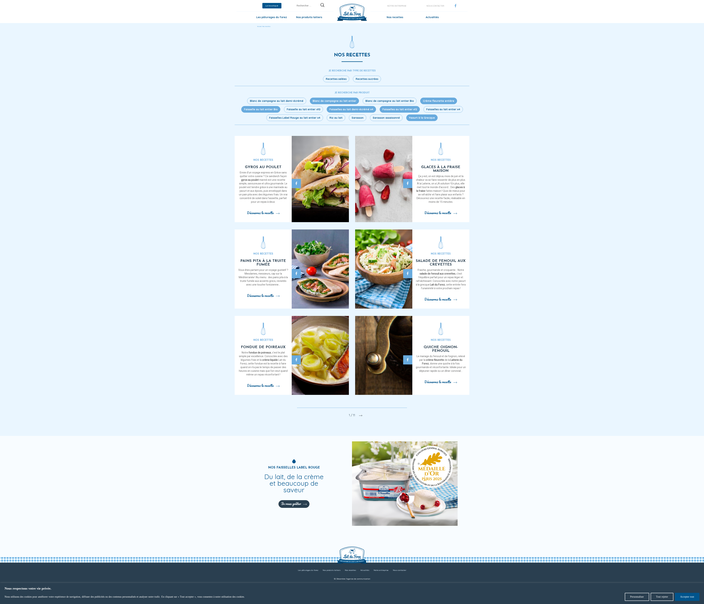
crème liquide (270, 360)
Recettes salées (336, 79)
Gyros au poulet (263, 167)
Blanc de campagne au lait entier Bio (389, 101)
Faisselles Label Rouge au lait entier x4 (294, 117)
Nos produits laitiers (309, 17)
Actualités (432, 17)
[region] (352, 593)
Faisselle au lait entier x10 (303, 109)
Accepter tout (687, 596)
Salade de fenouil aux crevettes (441, 262)
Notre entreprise (396, 6)
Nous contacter (435, 6)
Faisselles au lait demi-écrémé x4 (351, 109)
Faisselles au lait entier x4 (443, 109)
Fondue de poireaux (263, 347)
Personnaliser (637, 596)
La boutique (271, 5)
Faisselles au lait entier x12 (399, 109)
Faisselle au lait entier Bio (261, 109)
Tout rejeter (662, 596)
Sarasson (358, 117)
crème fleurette (435, 360)
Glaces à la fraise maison (440, 169)
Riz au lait (335, 117)
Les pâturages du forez (271, 17)
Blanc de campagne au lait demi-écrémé (276, 101)
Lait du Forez (437, 285)
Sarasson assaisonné (386, 117)
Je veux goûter (291, 503)
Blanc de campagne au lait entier (334, 101)
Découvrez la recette (260, 212)
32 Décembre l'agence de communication (352, 579)
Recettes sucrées (367, 79)
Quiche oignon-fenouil (441, 349)
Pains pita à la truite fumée (263, 262)
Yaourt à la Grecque (422, 117)
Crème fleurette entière (438, 101)
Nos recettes (395, 17)
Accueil (259, 26)
